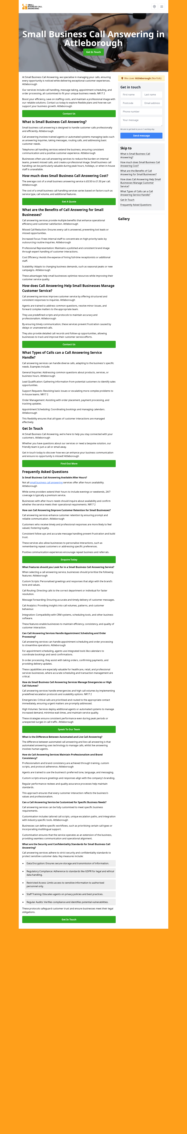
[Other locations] (154, 7)
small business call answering (46, 482)
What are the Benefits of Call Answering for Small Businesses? (138, 172)
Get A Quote (69, 201)
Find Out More (69, 463)
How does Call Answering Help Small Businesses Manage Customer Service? (140, 183)
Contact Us (69, 113)
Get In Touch (93, 52)
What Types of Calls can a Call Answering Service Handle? (136, 193)
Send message (141, 135)
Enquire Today (69, 559)
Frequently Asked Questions (135, 204)
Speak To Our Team (69, 729)
